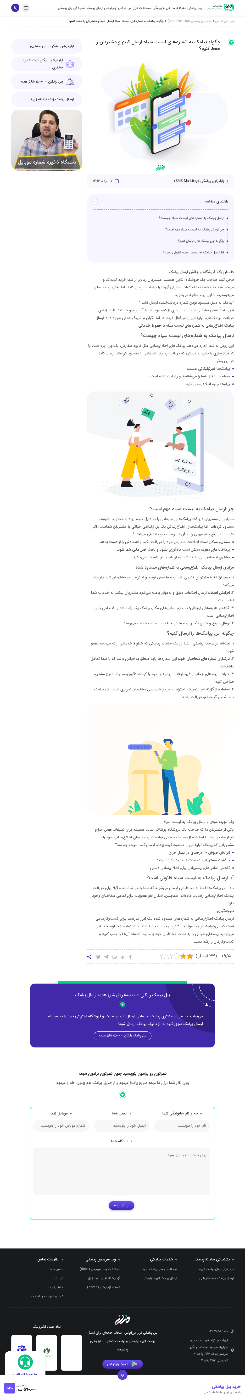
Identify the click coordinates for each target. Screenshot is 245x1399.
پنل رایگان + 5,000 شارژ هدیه (41, 81)
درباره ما (58, 1278)
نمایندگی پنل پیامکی (71, 8)
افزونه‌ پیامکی (162, 8)
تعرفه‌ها (181, 8)
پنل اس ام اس (224, 20)
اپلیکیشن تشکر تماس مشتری (52, 46)
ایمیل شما (119, 1113)
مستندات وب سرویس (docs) (100, 1269)
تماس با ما (56, 1269)
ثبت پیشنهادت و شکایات (47, 1296)
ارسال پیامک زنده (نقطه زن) (52, 99)
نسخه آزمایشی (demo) (103, 1287)
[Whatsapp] (114, 957)
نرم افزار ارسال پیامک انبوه (216, 1269)
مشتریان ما (56, 1287)
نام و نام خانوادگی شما (180, 1113)
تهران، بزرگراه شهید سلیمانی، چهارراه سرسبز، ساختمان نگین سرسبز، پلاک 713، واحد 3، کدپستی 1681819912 (208, 1350)
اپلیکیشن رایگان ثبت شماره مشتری (43, 63)
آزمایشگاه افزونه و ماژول (104, 1278)
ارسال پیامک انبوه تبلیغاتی (216, 1278)
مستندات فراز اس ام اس (134, 8)
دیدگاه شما (119, 1141)
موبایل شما (59, 1113)
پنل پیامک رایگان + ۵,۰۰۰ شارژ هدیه (122, 1035)
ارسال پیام (121, 1205)
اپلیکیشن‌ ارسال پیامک (102, 8)
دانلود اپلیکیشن (117, 1363)
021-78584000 (218, 1331)
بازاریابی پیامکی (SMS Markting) (189, 20)
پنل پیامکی (194, 8)
